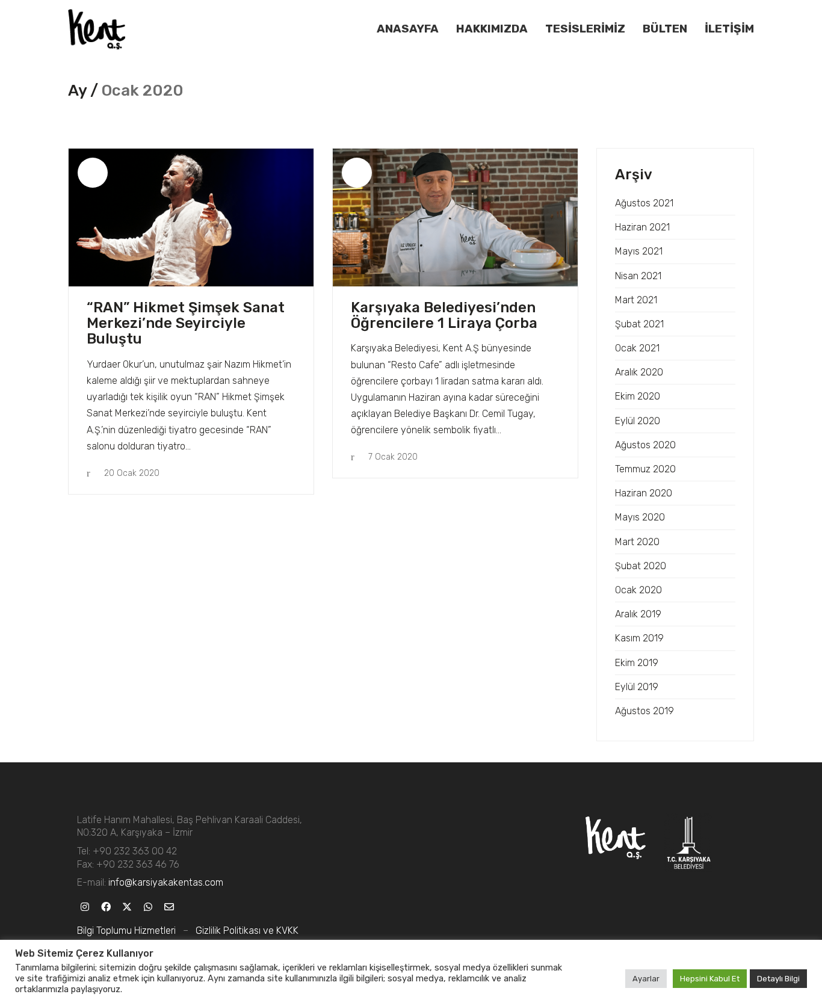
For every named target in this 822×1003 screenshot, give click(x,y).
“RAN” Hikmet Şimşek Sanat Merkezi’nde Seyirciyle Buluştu (186, 323)
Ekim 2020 (637, 396)
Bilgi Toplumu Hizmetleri (126, 930)
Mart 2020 (637, 542)
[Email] (168, 906)
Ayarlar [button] (646, 978)
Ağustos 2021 (644, 203)
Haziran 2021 (642, 227)
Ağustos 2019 (644, 711)
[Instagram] (84, 906)
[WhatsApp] (147, 906)
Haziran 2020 (643, 493)
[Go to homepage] (96, 29)
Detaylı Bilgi (778, 978)
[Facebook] (105, 906)
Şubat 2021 (639, 324)
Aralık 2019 (638, 614)
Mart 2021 (636, 300)
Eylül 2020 (637, 421)
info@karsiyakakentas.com (165, 882)
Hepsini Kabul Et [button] (710, 978)
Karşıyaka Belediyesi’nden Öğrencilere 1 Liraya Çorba (444, 316)
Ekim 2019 (636, 662)
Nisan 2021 (638, 276)
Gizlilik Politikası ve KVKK (247, 930)
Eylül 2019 (636, 687)
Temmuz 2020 (645, 469)
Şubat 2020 (640, 566)
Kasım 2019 (639, 638)
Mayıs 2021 (639, 251)
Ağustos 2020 (645, 445)
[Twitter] (126, 906)
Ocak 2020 (638, 590)
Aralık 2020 (639, 372)
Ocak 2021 (637, 348)
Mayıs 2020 (640, 517)
